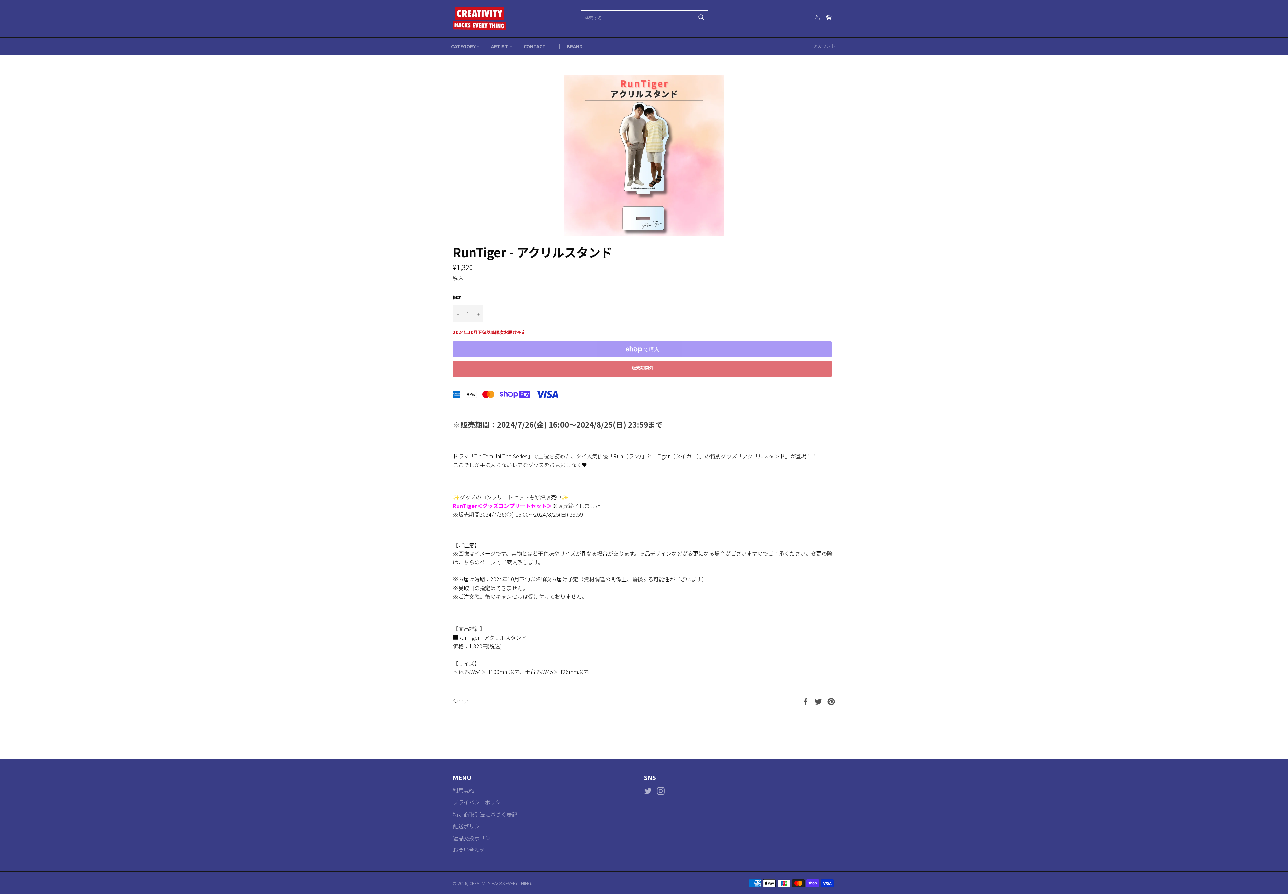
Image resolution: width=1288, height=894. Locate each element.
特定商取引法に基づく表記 (485, 814)
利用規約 (463, 790)
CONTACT (535, 46)
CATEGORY (464, 46)
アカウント (824, 46)
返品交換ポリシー (474, 838)
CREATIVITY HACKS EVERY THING (500, 883)
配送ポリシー (469, 826)
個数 (457, 297)
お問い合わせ (469, 850)
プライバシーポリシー (479, 802)
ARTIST (500, 46)
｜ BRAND (570, 46)
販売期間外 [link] (642, 367)
